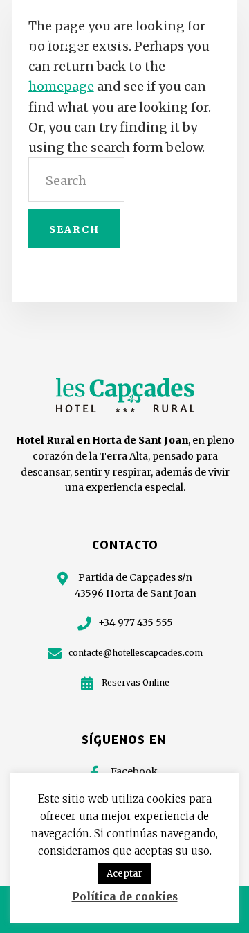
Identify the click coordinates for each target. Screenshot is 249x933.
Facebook (134, 771)
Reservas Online (135, 682)
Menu (213, 35)
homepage (61, 86)
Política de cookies (125, 896)
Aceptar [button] (124, 874)
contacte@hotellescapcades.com (135, 652)
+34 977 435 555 (135, 622)
